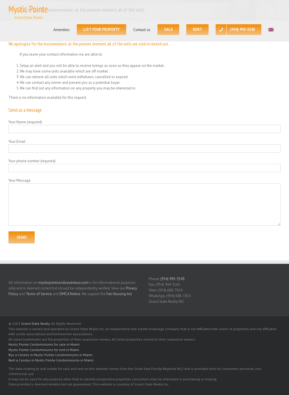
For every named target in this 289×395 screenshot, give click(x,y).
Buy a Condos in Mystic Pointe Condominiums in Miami (50, 355)
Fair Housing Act (119, 293)
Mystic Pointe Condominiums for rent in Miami (43, 350)
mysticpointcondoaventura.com (63, 282)
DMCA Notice (70, 293)
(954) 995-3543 (172, 278)
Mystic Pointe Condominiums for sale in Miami (44, 344)
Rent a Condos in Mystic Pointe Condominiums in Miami (50, 360)
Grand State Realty (35, 323)
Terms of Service (39, 293)
